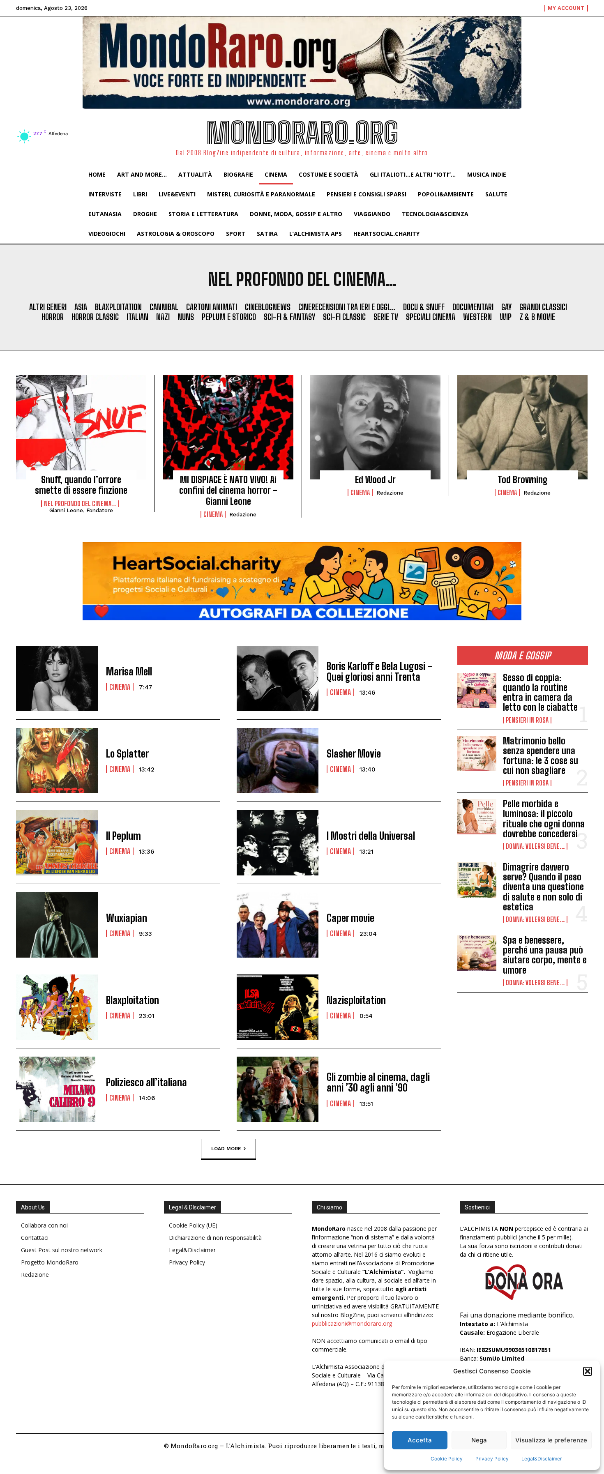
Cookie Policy (447, 1459)
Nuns (186, 317)
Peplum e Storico (229, 317)
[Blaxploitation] (57, 1007)
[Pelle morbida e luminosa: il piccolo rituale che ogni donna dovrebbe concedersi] (476, 816)
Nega (479, 1440)
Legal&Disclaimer (541, 1459)
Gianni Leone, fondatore (81, 510)
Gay (506, 307)
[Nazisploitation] (277, 1007)
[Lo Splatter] (57, 760)
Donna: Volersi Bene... (535, 846)
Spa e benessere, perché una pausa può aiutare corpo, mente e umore (545, 955)
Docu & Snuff (424, 307)
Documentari (472, 307)
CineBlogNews (267, 307)
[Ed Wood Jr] (375, 427)
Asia (80, 307)
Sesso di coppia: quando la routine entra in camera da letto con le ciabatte (540, 692)
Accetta (420, 1440)
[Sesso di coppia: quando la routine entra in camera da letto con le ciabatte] (476, 690)
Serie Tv (385, 317)
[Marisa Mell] (57, 678)
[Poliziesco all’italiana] (57, 1089)
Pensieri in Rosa (527, 720)
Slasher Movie (354, 754)
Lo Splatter (127, 754)
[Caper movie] (277, 925)
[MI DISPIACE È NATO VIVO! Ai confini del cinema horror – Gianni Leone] (228, 427)
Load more (226, 1149)
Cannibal (164, 307)
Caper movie (350, 918)
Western (477, 317)
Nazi (163, 317)
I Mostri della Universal (371, 836)
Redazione (242, 514)
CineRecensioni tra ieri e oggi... (346, 307)
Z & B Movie (537, 317)
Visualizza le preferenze (551, 1440)
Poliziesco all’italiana (146, 1082)
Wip (506, 317)
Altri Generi (48, 307)
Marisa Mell (129, 671)
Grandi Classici (543, 307)
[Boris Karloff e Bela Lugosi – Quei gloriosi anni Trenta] (277, 678)
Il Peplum (123, 836)
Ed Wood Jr (375, 479)
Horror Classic (95, 317)
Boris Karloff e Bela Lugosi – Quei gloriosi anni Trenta (380, 671)
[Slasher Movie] (277, 760)
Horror (52, 317)
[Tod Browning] (522, 427)
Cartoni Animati (211, 307)
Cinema (213, 514)
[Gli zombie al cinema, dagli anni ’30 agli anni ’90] (277, 1089)
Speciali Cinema (430, 317)
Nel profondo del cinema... (80, 503)
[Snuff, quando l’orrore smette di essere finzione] (81, 427)
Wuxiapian (126, 918)
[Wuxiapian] (57, 925)
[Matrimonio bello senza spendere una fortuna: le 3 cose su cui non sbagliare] (476, 754)
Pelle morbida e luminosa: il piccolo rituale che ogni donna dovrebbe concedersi (544, 818)
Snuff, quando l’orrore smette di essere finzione (81, 485)
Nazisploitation (356, 1000)
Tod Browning (523, 479)
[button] (587, 1371)
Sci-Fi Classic (344, 317)
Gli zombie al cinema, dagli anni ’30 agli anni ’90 (378, 1082)
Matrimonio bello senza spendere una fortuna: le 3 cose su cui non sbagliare (540, 755)
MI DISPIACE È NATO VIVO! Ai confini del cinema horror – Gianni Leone (228, 490)
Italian (137, 317)
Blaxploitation (118, 307)
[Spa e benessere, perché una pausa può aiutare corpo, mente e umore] (476, 953)
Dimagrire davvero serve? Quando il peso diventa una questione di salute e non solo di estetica (543, 886)
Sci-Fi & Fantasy (289, 317)
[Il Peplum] (57, 842)
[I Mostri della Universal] (277, 842)
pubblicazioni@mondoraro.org (352, 1323)
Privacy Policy (492, 1459)
